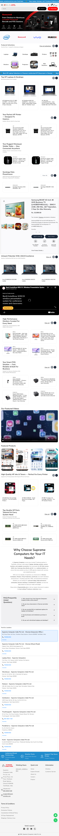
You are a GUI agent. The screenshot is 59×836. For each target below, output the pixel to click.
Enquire (33, 779)
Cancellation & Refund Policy (9, 813)
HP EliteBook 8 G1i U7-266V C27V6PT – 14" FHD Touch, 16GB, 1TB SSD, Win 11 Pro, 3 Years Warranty (9, 103)
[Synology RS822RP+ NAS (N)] (36, 187)
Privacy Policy (5, 807)
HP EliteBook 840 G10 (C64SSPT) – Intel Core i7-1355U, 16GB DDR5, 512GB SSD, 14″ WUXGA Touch (29, 103)
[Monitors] (10, 64)
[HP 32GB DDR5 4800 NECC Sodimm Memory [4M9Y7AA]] (8, 526)
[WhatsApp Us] (55, 815)
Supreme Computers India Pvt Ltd (32, 834)
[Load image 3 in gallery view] (18, 226)
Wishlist (47, 769)
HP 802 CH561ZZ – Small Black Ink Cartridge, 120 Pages (28, 499)
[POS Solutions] (49, 64)
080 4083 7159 (8, 719)
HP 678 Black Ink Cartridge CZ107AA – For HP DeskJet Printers (9, 499)
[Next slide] (39, 29)
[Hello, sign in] (48, 5)
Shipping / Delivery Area (8, 818)
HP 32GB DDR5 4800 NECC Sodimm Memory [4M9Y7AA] (20, 526)
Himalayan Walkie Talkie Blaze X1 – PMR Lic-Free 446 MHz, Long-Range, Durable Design (19, 161)
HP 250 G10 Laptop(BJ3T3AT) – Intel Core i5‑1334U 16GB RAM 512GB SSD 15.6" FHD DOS (49, 103)
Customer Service (50, 771)
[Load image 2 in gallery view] (11, 226)
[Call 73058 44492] (55, 820)
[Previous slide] (17, 29)
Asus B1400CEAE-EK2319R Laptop (9, 280)
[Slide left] (53, 46)
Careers (33, 777)
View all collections (45, 46)
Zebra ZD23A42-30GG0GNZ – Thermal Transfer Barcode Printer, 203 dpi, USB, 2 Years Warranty (48, 381)
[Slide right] (56, 46)
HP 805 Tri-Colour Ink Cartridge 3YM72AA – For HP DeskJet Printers (48, 499)
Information (49, 765)
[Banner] (22, 37)
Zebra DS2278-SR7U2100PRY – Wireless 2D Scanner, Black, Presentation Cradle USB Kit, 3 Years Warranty (19, 381)
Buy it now (51, 236)
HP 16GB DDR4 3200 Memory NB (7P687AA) (47, 539)
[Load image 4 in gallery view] (25, 226)
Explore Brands (35, 771)
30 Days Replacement (7, 815)
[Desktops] (29, 54)
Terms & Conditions (8, 804)
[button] (2, 5)
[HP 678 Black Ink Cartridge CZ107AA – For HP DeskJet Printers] (9, 488)
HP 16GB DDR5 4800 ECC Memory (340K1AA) (19, 539)
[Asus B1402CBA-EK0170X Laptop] (49, 269)
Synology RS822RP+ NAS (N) (47, 187)
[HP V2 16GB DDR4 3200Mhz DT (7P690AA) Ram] (36, 526)
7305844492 (7, 637)
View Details (4, 639)
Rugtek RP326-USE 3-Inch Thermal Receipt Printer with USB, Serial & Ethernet (48, 394)
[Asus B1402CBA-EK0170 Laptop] (29, 269)
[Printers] (49, 54)
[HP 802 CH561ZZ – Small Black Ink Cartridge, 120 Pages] (29, 488)
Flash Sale (54, 9)
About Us (33, 774)
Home (32, 769)
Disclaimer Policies (6, 810)
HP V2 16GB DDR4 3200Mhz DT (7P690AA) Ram (47, 526)
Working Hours (21, 765)
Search (43, 8)
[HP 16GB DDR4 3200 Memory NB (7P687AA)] (36, 539)
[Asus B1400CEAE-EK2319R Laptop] (9, 269)
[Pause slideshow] (41, 29)
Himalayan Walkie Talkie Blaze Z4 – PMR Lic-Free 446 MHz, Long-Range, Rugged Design (47, 161)
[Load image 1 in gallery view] (4, 226)
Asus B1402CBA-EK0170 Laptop (28, 280)
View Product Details (36, 250)
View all (44, 175)
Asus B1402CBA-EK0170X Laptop (48, 280)
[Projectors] (29, 64)
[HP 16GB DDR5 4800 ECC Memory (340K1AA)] (8, 539)
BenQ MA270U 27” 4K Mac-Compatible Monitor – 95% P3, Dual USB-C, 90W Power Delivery (48, 352)
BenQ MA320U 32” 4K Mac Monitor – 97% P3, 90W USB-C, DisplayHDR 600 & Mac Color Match (20, 350)
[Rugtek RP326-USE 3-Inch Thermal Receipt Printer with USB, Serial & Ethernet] (36, 394)
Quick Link (34, 765)
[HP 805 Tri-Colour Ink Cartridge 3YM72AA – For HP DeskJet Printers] (49, 488)
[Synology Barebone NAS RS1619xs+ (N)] (8, 187)
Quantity (33, 229)
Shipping (41, 217)
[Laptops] (10, 54)
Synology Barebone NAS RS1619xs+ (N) (19, 187)
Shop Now (7, 308)
